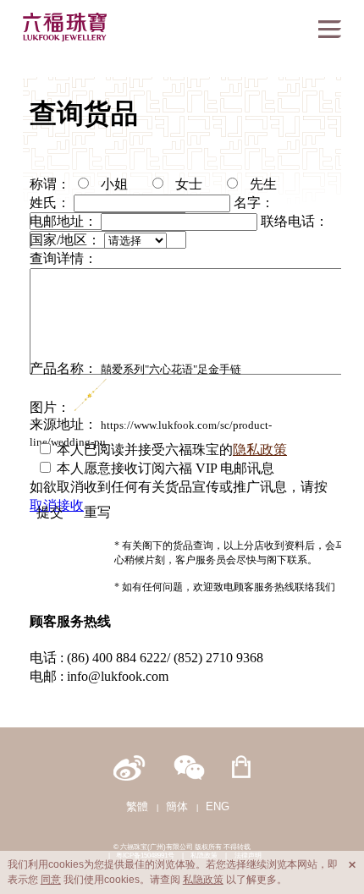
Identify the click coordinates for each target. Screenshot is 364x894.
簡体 (177, 806)
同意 (51, 880)
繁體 (137, 806)
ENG (217, 806)
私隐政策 (203, 880)
